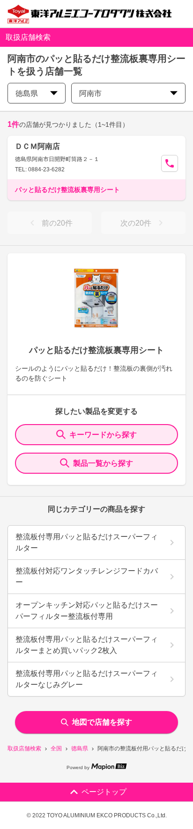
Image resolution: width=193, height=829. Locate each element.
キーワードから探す (103, 435)
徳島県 (79, 748)
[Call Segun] (169, 163)
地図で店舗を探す (102, 722)
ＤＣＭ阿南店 (37, 146)
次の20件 (135, 223)
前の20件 (57, 223)
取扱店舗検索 (24, 748)
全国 (56, 748)
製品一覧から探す (103, 463)
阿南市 (90, 93)
